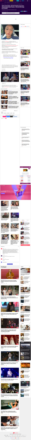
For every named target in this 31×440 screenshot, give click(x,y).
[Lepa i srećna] (15, 435)
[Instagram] (22, 26)
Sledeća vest (15, 110)
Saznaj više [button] (3, 193)
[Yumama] (22, 435)
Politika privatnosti (24, 436)
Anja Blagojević (7, 41)
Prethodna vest (4, 110)
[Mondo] (2, 0)
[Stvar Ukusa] (26, 435)
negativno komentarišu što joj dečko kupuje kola (11, 45)
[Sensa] (20, 435)
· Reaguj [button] (23, 82)
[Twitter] (24, 26)
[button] (19, 11)
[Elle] (9, 435)
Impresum (8, 436)
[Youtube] (25, 26)
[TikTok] (26, 26)
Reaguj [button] (2, 118)
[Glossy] (13, 435)
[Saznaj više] (29, 266)
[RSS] (29, 26)
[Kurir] (5, 435)
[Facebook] (21, 26)
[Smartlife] (17, 435)
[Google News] (28, 26)
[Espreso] (7, 435)
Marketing (6, 436)
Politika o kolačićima (18, 436)
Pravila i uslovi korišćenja (13, 436)
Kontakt (10, 436)
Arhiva (21, 436)
